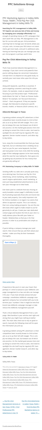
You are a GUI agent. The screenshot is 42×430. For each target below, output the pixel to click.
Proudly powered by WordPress (12, 426)
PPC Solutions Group (21, 4)
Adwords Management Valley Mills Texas (16, 369)
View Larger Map (9, 282)
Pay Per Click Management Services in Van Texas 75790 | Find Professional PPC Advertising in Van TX (11, 407)
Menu (21, 10)
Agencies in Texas (24, 367)
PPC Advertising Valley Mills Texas (17, 380)
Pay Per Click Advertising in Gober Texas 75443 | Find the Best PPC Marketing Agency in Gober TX (30, 407)
